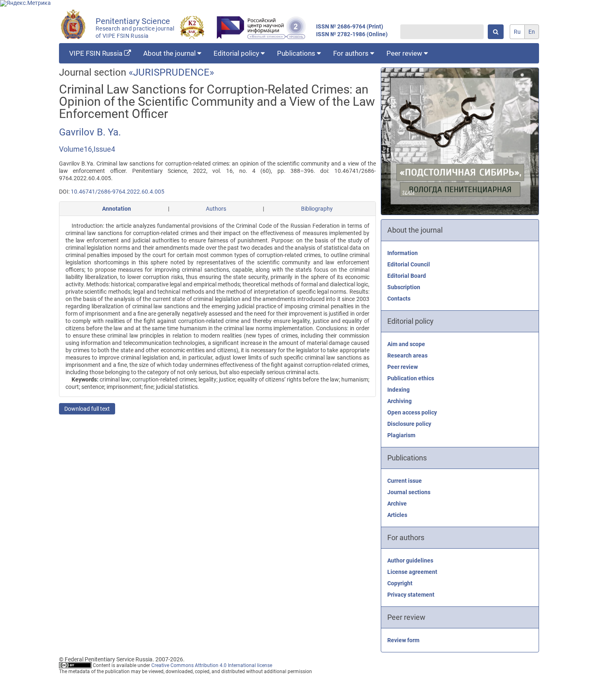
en (531, 31)
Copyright (399, 583)
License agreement (412, 572)
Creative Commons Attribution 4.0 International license (211, 665)
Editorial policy (237, 53)
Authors (216, 208)
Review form (403, 640)
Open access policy (412, 412)
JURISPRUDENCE (171, 72)
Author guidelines (410, 560)
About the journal (170, 53)
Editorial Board (406, 276)
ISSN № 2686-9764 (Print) (349, 27)
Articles (397, 515)
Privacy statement (410, 594)
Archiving (399, 401)
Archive (397, 503)
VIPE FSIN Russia (96, 53)
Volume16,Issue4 (87, 149)
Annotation (116, 208)
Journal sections (408, 492)
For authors (351, 53)
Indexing (398, 389)
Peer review (405, 53)
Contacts (398, 298)
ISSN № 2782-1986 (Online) (352, 34)
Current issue (404, 480)
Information (402, 253)
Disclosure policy (409, 424)
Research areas (407, 355)
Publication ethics (410, 378)
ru (517, 31)
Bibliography (317, 208)
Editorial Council (408, 264)
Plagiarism (401, 435)
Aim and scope (406, 344)
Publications (297, 53)
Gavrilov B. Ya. (90, 132)
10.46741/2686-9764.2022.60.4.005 (117, 191)
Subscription (403, 287)
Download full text (87, 408)
